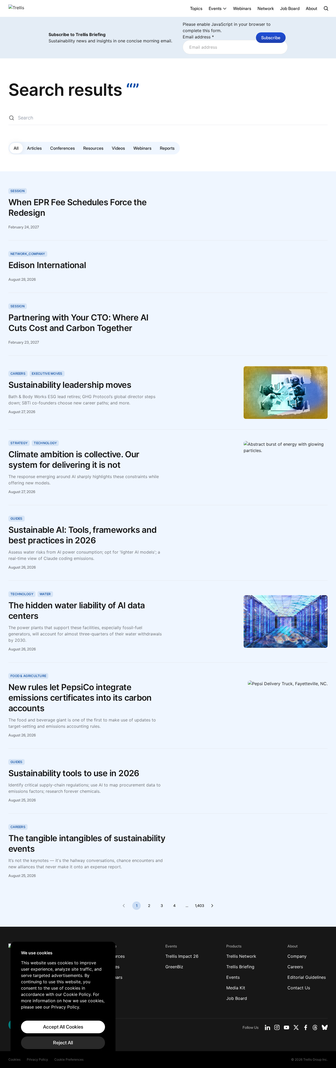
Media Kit (235, 987)
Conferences (62, 148)
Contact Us (298, 987)
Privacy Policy (37, 1059)
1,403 (199, 905)
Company (297, 956)
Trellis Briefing (240, 966)
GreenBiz (174, 966)
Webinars (242, 8)
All (16, 148)
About (311, 8)
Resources (93, 148)
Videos (118, 148)
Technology (45, 443)
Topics (196, 8)
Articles (34, 148)
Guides (16, 518)
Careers (17, 373)
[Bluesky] (325, 1027)
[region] (63, 999)
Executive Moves (47, 373)
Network (266, 8)
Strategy (19, 443)
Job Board (290, 8)
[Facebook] (305, 1027)
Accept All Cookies (63, 1027)
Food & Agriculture (28, 676)
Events (215, 8)
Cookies (14, 1059)
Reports (167, 148)
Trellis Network (241, 956)
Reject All (63, 1042)
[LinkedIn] (267, 1027)
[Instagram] (277, 1027)
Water (45, 594)
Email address (198, 36)
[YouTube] (286, 1027)
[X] (296, 1027)
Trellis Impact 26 (181, 956)
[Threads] (315, 1027)
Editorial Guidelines (306, 977)
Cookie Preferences (68, 1059)
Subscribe (270, 37)
